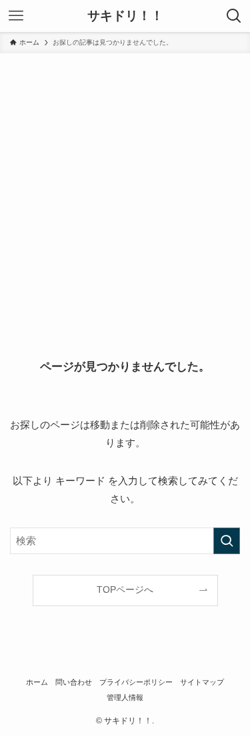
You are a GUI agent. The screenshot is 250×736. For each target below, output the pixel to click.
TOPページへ (125, 590)
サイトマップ (202, 682)
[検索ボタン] (234, 16)
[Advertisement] (125, 185)
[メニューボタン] (16, 16)
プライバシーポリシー (136, 682)
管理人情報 (125, 697)
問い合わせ (73, 682)
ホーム (37, 682)
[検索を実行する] (226, 541)
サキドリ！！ (125, 16)
